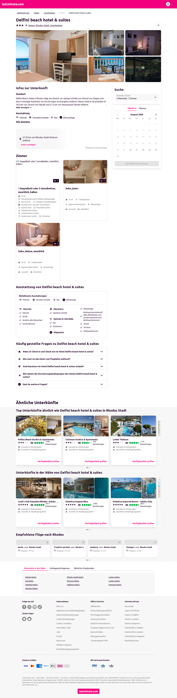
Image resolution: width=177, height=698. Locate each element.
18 (124, 143)
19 (130, 143)
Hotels (36, 13)
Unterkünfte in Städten (134, 628)
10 (118, 137)
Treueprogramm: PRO (99, 641)
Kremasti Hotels (115, 585)
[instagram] (29, 607)
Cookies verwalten (63, 623)
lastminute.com (23, 13)
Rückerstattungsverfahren (101, 611)
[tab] (35, 568)
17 (118, 143)
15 (149, 137)
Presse (59, 636)
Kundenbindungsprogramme (67, 649)
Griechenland (49, 13)
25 (124, 150)
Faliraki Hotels (30, 577)
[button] (51, 56)
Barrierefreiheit (97, 632)
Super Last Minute (132, 611)
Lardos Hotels (114, 581)
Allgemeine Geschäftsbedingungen (70, 611)
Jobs (58, 632)
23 (156, 143)
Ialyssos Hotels (73, 581)
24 (118, 150)
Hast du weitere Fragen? (35, 384)
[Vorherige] (118, 114)
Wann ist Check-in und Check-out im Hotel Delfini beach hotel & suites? (58, 351)
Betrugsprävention (98, 636)
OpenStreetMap (101, 148)
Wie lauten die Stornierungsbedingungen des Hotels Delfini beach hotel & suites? (60, 375)
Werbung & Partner (98, 619)
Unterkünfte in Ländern (134, 632)
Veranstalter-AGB (63, 628)
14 (143, 137)
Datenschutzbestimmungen (67, 615)
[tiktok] (40, 607)
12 (130, 137)
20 (137, 143)
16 (156, 137)
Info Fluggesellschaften (100, 615)
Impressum (60, 641)
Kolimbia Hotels (31, 585)
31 (118, 156)
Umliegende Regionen (60, 568)
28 (143, 150)
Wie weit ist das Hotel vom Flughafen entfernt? (46, 359)
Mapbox (90, 148)
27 (137, 150)
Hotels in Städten (132, 615)
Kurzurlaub (129, 606)
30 (156, 150)
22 (149, 143)
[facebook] (24, 607)
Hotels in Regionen (132, 623)
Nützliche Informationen (100, 623)
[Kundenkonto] (169, 4)
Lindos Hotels (114, 577)
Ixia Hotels (29, 581)
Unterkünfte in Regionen (134, 636)
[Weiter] (156, 114)
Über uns (60, 606)
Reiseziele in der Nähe (34, 568)
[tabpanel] (88, 583)
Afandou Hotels (31, 589)
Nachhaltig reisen (132, 641)
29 (149, 150)
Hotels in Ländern (132, 619)
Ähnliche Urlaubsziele (84, 568)
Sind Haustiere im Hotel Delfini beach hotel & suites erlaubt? (53, 366)
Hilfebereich (95, 606)
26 (130, 150)
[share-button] (158, 25)
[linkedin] (35, 607)
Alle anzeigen (23, 122)
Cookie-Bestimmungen (65, 619)
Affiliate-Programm (64, 645)
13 (137, 137)
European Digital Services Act (102, 628)
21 (143, 143)
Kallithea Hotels (73, 585)
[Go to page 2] (88, 467)
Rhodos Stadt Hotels (75, 577)
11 (124, 137)
